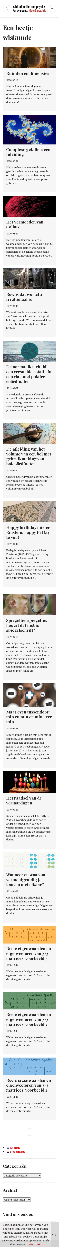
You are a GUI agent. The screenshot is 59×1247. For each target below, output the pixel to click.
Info (30, 1244)
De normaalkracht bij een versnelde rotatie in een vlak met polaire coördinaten (28, 374)
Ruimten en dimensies (27, 73)
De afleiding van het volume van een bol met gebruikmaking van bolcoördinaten (28, 456)
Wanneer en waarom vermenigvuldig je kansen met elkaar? (25, 879)
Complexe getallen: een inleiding (28, 152)
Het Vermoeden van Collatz (24, 224)
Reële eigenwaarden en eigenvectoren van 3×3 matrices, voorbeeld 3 (28, 953)
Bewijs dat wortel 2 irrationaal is (24, 296)
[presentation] (37, 566)
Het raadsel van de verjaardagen (24, 800)
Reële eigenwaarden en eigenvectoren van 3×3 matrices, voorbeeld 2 (28, 1019)
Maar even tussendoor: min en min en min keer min (29, 716)
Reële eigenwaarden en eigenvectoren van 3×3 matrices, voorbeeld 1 (28, 1085)
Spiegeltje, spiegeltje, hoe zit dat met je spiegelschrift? (26, 625)
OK (39, 1244)
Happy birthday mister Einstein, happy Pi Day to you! (28, 532)
